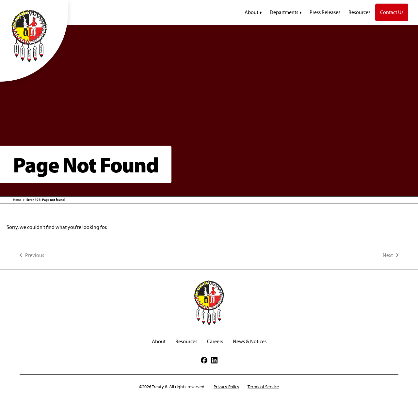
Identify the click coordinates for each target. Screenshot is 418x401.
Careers (215, 341)
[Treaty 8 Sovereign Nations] (34, 35)
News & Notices (249, 341)
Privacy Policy (226, 387)
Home (17, 200)
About (159, 341)
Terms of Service (263, 387)
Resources (186, 341)
